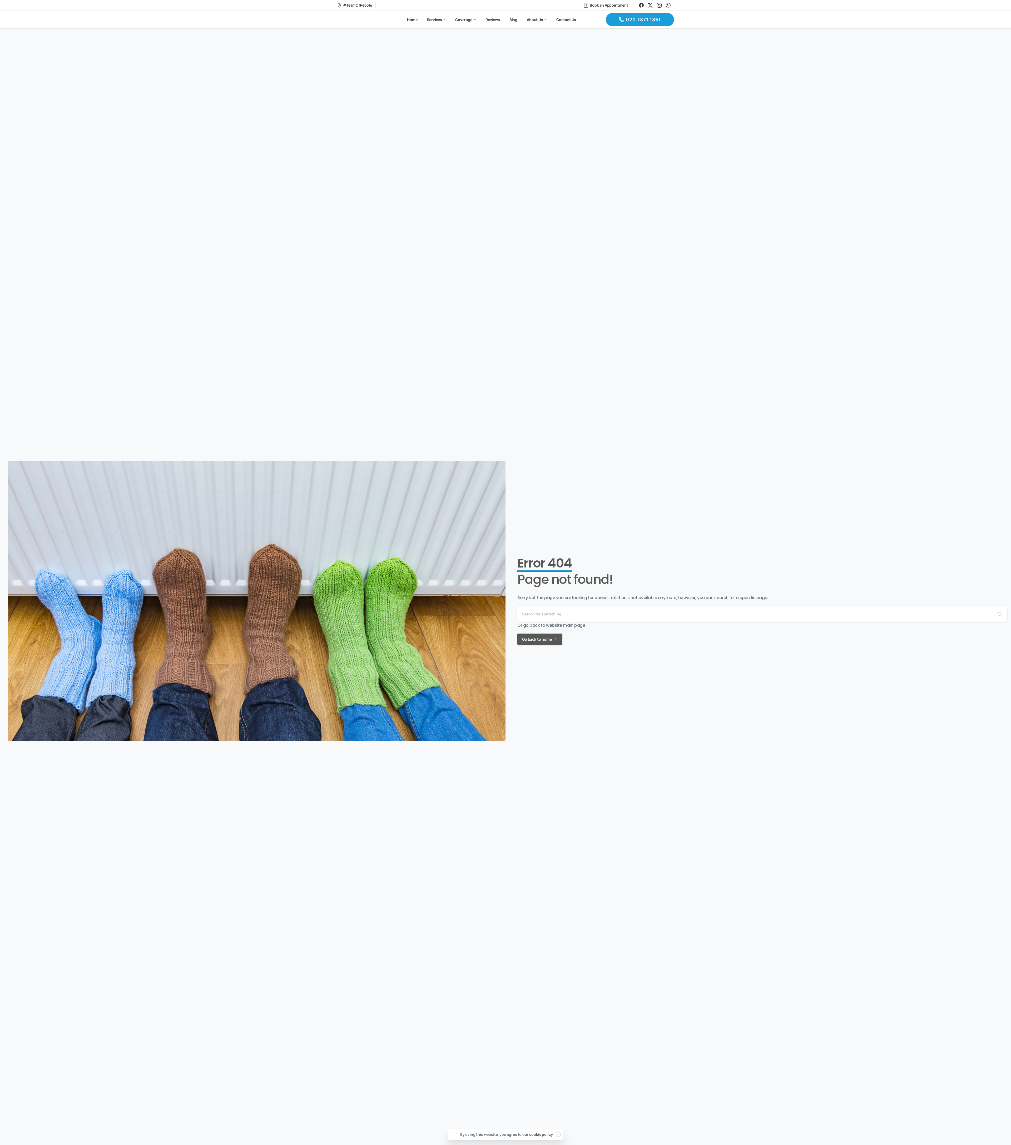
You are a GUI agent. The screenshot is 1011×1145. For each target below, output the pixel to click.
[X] (650, 5)
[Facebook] (641, 5)
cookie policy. (541, 1134)
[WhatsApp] (668, 5)
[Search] (1000, 614)
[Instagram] (659, 5)
